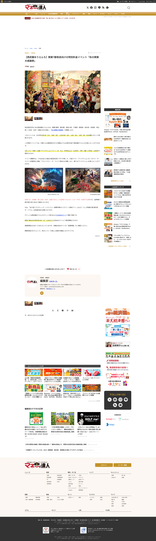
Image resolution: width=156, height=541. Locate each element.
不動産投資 (60, 477)
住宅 (113, 501)
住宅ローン (71, 497)
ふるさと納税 (60, 499)
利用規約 (77, 520)
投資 (62, 13)
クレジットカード (83, 488)
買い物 (123, 475)
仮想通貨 (59, 479)
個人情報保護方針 (96, 520)
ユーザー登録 (122, 465)
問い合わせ (53, 520)
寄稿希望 (59, 520)
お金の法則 (124, 497)
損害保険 (38, 497)
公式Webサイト (62, 215)
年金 (58, 497)
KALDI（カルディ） (73, 477)
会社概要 (103, 520)
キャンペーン (76, 13)
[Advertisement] (63, 339)
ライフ (109, 13)
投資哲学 (49, 483)
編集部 (44, 281)
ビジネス (102, 13)
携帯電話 (81, 490)
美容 (80, 486)
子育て (123, 501)
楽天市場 (81, 481)
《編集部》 (97, 236)
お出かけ (114, 477)
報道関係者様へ (46, 520)
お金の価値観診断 (53, 13)
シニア (91, 472)
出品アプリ (81, 479)
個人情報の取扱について (85, 520)
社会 (101, 499)
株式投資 (59, 475)
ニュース (42, 13)
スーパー (81, 483)
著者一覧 (40, 520)
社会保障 (124, 503)
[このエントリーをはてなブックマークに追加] (72, 310)
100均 (80, 475)
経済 (91, 499)
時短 (123, 506)
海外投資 (49, 481)
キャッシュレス (72, 488)
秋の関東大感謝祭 (57, 130)
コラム (116, 13)
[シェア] (57, 310)
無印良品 (71, 483)
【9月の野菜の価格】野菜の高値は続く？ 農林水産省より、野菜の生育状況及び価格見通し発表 (61, 444)
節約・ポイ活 (68, 13)
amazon (70, 490)
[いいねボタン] (72, 269)
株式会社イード (50, 289)
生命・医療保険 (29, 499)
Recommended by (92, 401)
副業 (101, 497)
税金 (89, 13)
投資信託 (49, 477)
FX (47, 479)
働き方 (113, 499)
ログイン (104, 465)
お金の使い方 (115, 497)
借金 (80, 497)
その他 (122, 13)
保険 (84, 13)
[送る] (62, 310)
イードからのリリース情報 (112, 520)
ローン (95, 13)
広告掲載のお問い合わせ (68, 520)
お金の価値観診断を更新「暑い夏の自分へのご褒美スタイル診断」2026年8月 (53, 18)
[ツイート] (52, 310)
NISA (58, 481)
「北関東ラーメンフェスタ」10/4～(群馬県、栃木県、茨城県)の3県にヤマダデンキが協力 (59, 450)
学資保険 (38, 499)
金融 (123, 477)
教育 (113, 506)
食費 (70, 486)
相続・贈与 (49, 499)
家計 (113, 503)
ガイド (54, 510)
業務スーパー (72, 479)
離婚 (123, 499)
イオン (70, 481)
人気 (36, 13)
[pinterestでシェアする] (67, 310)
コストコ (81, 477)
